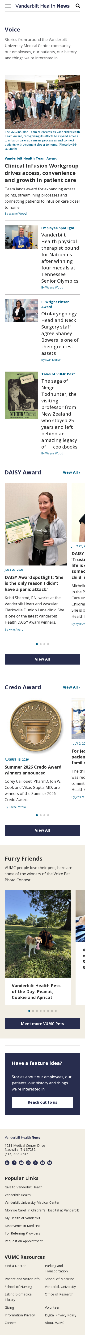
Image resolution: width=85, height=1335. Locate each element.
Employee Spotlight (58, 228)
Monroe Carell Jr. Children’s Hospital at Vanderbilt (42, 1210)
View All (42, 659)
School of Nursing (18, 1286)
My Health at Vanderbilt (22, 1218)
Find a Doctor (15, 1265)
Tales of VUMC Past (58, 374)
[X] (35, 1162)
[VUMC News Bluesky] (49, 1162)
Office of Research (59, 1294)
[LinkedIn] (42, 1162)
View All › (71, 472)
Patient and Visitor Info (22, 1279)
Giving (9, 1307)
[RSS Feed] (7, 1162)
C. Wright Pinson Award (55, 304)
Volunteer (52, 1307)
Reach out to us (42, 1102)
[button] (8, 6)
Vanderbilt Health (18, 1195)
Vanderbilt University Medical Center (32, 1202)
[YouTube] (21, 1162)
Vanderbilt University (60, 1286)
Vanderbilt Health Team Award (31, 158)
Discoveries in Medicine (23, 1225)
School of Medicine (59, 1279)
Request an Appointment (24, 1241)
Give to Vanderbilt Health (23, 1187)
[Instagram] (28, 1162)
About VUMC (54, 1322)
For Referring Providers (22, 1233)
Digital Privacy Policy (60, 1315)
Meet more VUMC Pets (42, 1023)
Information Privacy (20, 1315)
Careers (11, 1322)
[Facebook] (14, 1162)
